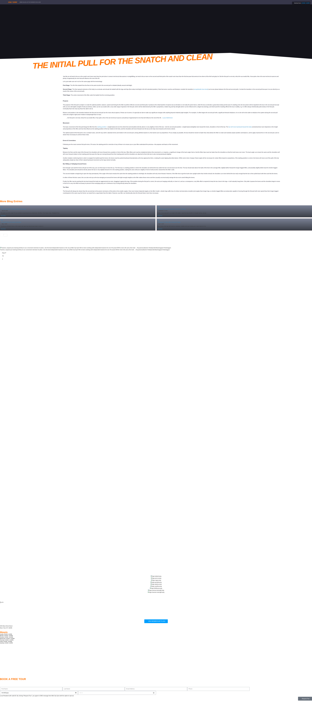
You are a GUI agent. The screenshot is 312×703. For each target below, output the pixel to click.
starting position (101, 127)
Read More (3, 215)
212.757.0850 (4, 608)
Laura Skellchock (168, 117)
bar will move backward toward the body (240, 127)
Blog (2, 206)
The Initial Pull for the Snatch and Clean (11, 222)
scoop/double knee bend (201, 89)
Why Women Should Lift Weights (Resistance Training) (171, 209)
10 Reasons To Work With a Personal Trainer (169, 222)
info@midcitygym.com (6, 616)
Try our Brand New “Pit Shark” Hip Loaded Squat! (13, 209)
